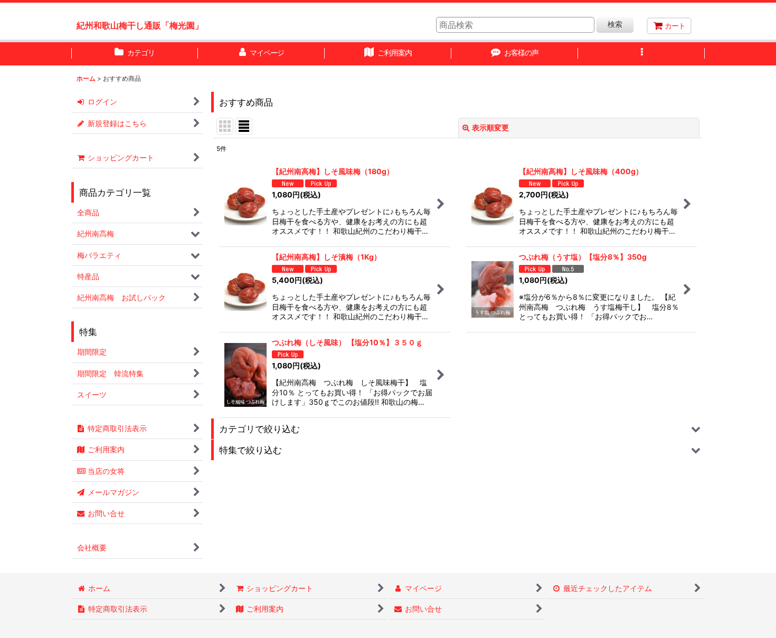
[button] (641, 53)
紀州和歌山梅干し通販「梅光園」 (140, 25)
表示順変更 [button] (490, 127)
